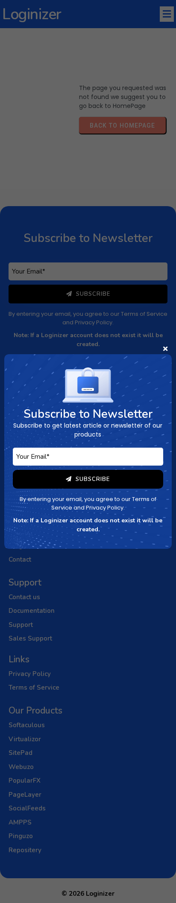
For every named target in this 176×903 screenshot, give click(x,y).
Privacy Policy (104, 508)
